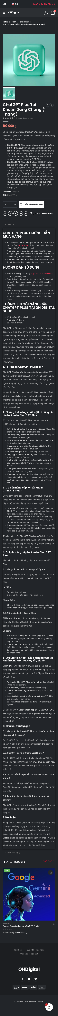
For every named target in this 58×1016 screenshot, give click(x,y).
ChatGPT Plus (12, 195)
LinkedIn (15, 213)
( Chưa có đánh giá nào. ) (24, 118)
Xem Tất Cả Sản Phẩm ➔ (44, 4)
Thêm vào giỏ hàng (33, 204)
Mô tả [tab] (10, 224)
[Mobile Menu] (4, 12)
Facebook (5, 213)
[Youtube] (29, 979)
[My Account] (46, 13)
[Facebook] (22, 979)
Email (26, 213)
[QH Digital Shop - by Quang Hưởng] (13, 12)
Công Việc (15, 192)
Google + (21, 213)
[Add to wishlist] (54, 924)
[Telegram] (35, 979)
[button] (44, 861)
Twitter (10, 213)
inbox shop (23, 245)
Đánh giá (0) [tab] (13, 853)
